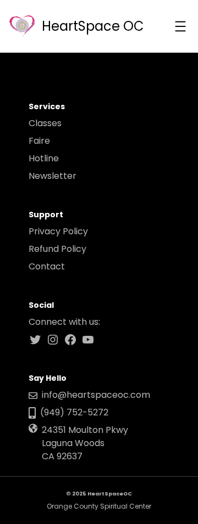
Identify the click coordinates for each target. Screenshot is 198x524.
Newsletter (52, 176)
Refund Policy (57, 249)
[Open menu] (180, 26)
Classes (45, 123)
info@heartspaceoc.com (96, 394)
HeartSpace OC (93, 26)
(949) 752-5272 (74, 412)
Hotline (44, 158)
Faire (39, 140)
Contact (47, 266)
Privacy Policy (58, 231)
